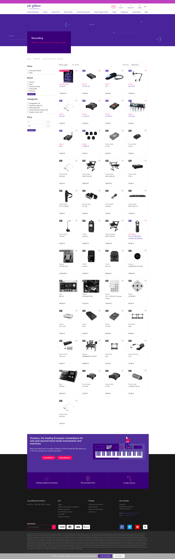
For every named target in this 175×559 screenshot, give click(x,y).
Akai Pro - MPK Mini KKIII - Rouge (38, 504)
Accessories (136, 12)
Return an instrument (96, 509)
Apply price (31, 130)
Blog (146, 12)
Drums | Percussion (83, 12)
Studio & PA (56, 12)
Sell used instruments (96, 504)
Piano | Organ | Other (101, 12)
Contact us (92, 512)
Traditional (124, 12)
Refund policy (93, 507)
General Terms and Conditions (68, 507)
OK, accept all (105, 556)
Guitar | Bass (68, 12)
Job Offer (61, 514)
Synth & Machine (33, 12)
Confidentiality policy (65, 512)
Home (29, 59)
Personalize (119, 556)
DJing (45, 12)
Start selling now (64, 457)
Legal (60, 504)
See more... (31, 94)
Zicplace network (64, 517)
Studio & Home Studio (49, 59)
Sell (113, 7)
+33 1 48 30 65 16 (128, 515)
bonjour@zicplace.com (132, 513)
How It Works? (48, 457)
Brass (114, 12)
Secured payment (64, 509)
